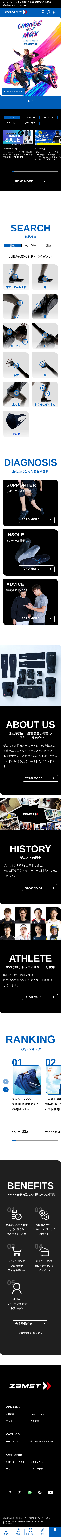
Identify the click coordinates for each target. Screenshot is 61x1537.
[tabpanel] (30, 56)
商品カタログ (12, 1441)
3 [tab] (17, 171)
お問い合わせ (37, 1468)
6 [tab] (23, 171)
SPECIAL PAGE (12, 92)
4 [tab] (19, 171)
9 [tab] (29, 171)
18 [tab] (47, 171)
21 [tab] (53, 171)
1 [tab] (29, 101)
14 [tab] (39, 171)
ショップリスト (38, 1462)
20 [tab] (51, 171)
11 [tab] (33, 171)
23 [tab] (57, 171)
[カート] (54, 12)
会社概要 (10, 1414)
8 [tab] (27, 171)
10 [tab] (31, 171)
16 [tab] (43, 171)
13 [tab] (37, 171)
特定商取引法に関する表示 (39, 1518)
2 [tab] (32, 101)
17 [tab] (45, 171)
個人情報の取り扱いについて (14, 1518)
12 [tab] (35, 171)
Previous (6, 1081)
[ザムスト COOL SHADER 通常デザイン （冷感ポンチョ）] (27, 1080)
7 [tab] (25, 171)
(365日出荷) (44, 2)
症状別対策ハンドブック (42, 1441)
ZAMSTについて (38, 1414)
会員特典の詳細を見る (31, 1332)
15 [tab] (41, 171)
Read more (24, 181)
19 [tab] (49, 171)
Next (6, 1089)
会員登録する (24, 1323)
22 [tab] (55, 171)
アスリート (11, 1421)
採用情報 (35, 1421)
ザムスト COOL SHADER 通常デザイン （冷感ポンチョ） (26, 1104)
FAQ (8, 1468)
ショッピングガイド (15, 1462)
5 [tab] (21, 171)
